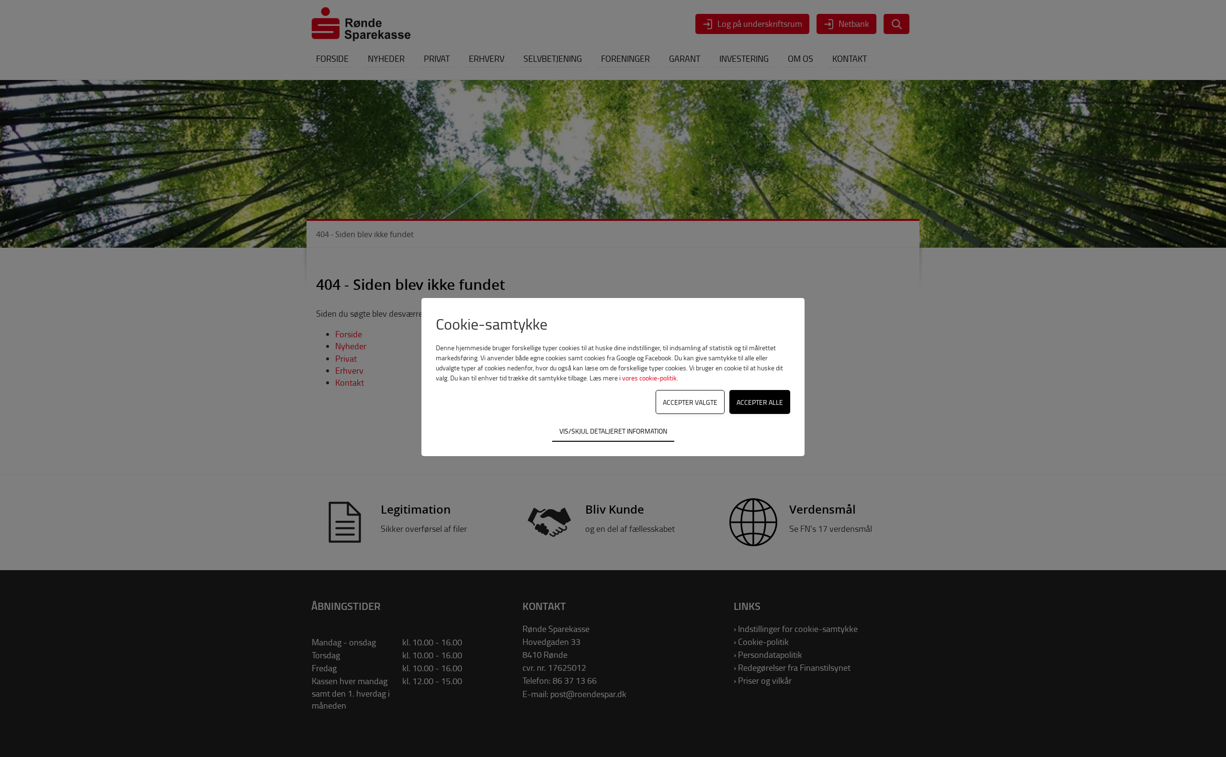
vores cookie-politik (649, 377)
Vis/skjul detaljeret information (613, 431)
